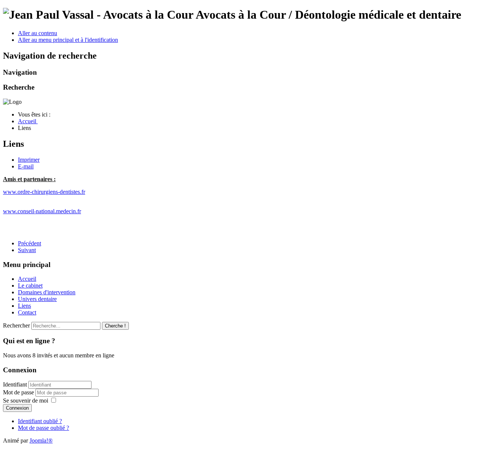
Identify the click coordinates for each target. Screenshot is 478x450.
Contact (27, 312)
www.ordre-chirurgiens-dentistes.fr (44, 192)
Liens (24, 305)
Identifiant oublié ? (40, 421)
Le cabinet (30, 285)
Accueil (27, 279)
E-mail (26, 166)
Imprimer (29, 159)
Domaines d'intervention (46, 292)
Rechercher (16, 325)
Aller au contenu (37, 33)
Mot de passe (19, 392)
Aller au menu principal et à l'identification (68, 40)
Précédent (29, 243)
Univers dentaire (37, 299)
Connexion (17, 408)
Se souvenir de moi (25, 400)
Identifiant (15, 384)
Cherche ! (115, 326)
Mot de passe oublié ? (43, 428)
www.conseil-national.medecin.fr (42, 211)
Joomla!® (41, 440)
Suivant (27, 250)
